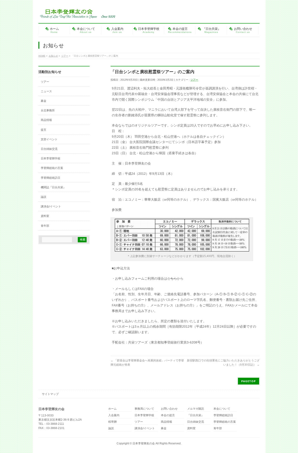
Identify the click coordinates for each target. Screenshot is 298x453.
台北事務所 (48, 110)
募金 (43, 101)
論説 (43, 197)
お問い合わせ (169, 408)
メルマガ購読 (195, 408)
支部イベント (49, 139)
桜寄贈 (112, 421)
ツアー (194, 79)
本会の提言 (168, 415)
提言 (43, 129)
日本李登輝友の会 (143, 443)
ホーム (112, 408)
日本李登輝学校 (50, 158)
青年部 (45, 225)
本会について (221, 408)
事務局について (144, 408)
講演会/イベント (51, 206)
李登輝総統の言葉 (52, 168)
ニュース (46, 91)
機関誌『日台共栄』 (53, 187)
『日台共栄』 (195, 415)
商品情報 (46, 120)
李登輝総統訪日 (50, 177)
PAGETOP (248, 381)
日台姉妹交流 (49, 149)
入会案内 (113, 415)
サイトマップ (50, 394)
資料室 (45, 216)
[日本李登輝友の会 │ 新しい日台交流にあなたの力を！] (76, 13)
